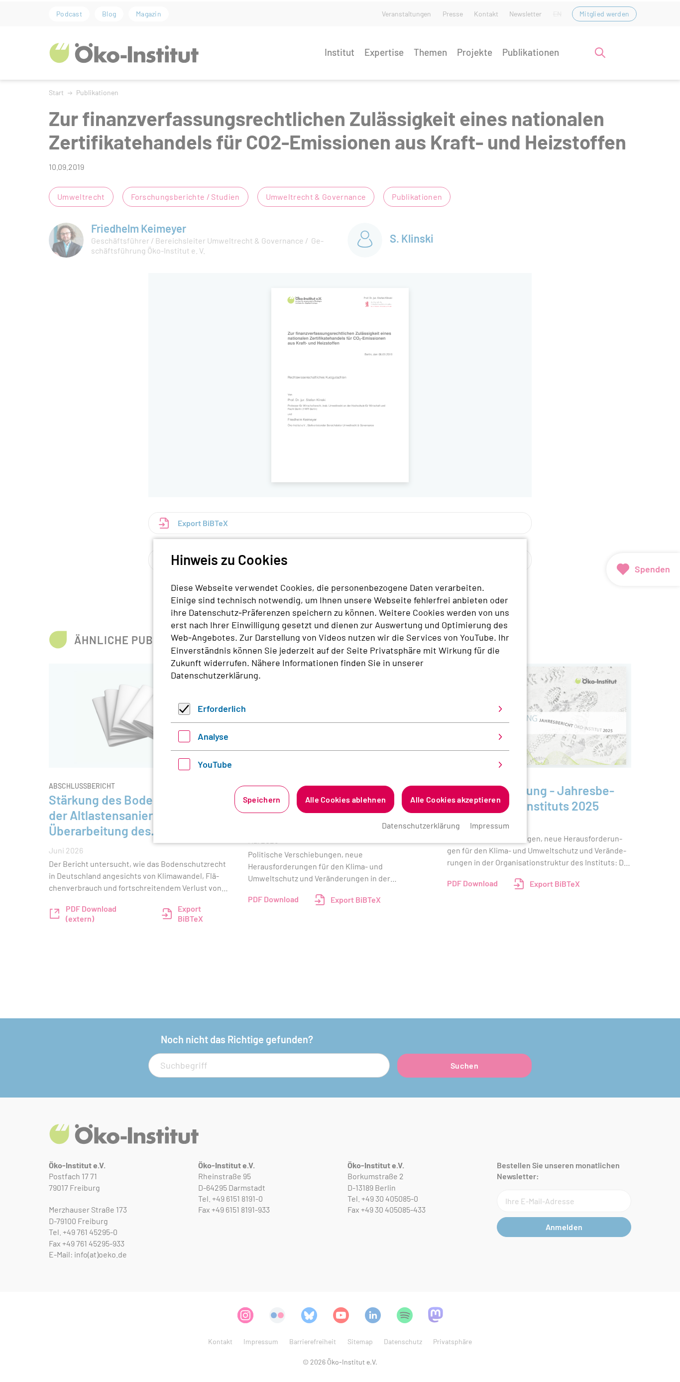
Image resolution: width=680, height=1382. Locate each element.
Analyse (213, 736)
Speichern (262, 799)
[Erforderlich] (184, 711)
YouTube (215, 764)
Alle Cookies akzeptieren (455, 799)
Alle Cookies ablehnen (345, 799)
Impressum (489, 825)
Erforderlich (222, 708)
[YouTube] (184, 766)
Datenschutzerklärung (214, 675)
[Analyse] (184, 738)
